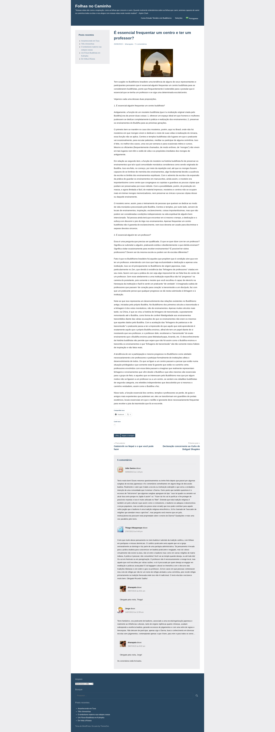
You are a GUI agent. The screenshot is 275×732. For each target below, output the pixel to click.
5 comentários (141, 44)
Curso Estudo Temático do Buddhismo (156, 18)
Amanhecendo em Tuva (90, 41)
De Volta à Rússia (88, 59)
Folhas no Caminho (93, 6)
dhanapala (129, 44)
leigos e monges (128, 435)
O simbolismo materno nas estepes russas (94, 714)
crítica (117, 435)
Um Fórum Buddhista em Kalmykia (91, 717)
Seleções (178, 18)
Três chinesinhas (87, 44)
